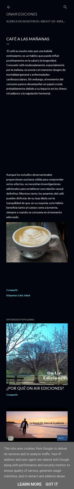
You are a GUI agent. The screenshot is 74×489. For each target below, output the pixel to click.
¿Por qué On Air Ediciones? (35, 388)
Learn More (30, 484)
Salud (27, 295)
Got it (52, 484)
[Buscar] (65, 6)
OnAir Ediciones (21, 14)
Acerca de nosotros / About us (30, 21)
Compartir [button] (12, 290)
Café (20, 295)
